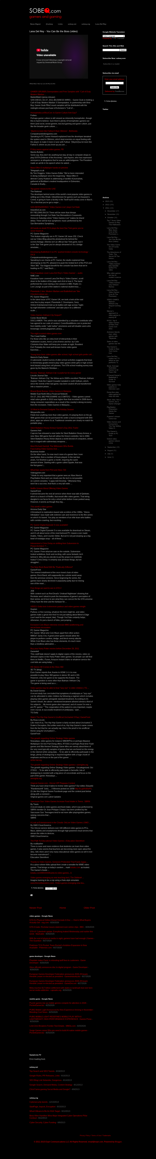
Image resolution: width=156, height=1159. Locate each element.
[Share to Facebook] (53, 888)
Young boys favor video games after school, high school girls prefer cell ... (62, 354)
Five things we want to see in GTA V (46, 588)
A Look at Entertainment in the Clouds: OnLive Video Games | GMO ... (60, 823)
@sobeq (49, 24)
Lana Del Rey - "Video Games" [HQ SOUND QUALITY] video (113, 266)
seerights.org (36, 778)
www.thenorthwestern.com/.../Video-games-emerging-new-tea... (57, 883)
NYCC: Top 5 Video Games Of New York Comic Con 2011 (113, 325)
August (110, 450)
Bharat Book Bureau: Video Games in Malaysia (50, 391)
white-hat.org (36, 760)
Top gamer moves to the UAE (43, 189)
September (111, 447)
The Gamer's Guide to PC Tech (112, 433)
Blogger (118, 1142)
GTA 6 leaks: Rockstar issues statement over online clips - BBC (56, 927)
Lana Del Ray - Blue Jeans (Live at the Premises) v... (113, 231)
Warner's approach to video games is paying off (113, 314)
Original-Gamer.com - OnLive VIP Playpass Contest (52, 783)
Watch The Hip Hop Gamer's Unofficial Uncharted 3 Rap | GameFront (60, 717)
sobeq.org (86, 24)
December (111, 211)
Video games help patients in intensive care (114, 387)
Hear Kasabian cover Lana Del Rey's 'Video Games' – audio (56, 273)
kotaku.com (75, 867)
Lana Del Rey (100, 24)
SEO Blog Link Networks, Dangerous (45, 1080)
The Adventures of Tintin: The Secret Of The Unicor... (114, 255)
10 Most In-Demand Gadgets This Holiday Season (52, 409)
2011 (107, 208)
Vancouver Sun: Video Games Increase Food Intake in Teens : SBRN (60, 801)
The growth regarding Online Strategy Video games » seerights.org (59, 765)
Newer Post (35, 907)
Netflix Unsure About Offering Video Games (49, 488)
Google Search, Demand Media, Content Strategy (50, 1085)
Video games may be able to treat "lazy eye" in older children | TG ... (59, 688)
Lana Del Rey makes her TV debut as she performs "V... (113, 359)
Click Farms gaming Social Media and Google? (49, 1089)
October (110, 217)
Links (60, 24)
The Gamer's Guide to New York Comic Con (113, 350)
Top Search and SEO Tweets (41, 1071)
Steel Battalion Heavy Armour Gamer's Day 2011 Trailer (54, 428)
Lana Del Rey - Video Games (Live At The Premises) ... (113, 293)
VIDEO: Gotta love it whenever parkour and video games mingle (58, 606)
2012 (107, 205)
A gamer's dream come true (113, 418)
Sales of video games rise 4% (113, 343)
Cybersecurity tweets (38, 1102)
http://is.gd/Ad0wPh (83, 789)
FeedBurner (119, 91)
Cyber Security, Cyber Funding (42, 1122)
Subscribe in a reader (111, 64)
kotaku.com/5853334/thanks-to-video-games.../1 (51, 873)
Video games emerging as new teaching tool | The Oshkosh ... (57, 878)
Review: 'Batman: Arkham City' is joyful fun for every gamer (55, 373)
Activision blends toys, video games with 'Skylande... (113, 335)
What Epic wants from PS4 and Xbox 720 (48, 470)
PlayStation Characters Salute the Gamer (112, 410)
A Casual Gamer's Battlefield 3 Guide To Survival (114, 378)
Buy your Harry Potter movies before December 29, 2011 (54, 649)
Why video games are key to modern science (114, 275)
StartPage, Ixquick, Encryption (42, 1107)
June (109, 457)
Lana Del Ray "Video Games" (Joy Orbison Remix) (113, 284)
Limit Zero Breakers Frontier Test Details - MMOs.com (52, 1026)
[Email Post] (31, 895)
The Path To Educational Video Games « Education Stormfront (57, 841)
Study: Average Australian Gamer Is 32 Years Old (113, 369)
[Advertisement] (58, 1044)
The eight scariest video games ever (46, 333)
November (111, 214)
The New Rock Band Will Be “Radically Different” (51, 567)
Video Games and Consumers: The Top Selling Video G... (114, 425)
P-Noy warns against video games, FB (47, 149)
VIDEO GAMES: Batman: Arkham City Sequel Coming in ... (114, 304)
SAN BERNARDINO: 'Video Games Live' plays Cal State (55, 207)
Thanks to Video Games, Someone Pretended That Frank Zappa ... (59, 862)
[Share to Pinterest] (55, 888)
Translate (120, 38)
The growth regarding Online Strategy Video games (52, 738)
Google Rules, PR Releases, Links (44, 1076)
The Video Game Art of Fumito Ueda (113, 247)
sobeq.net (72, 24)
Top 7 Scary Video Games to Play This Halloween (114, 222)
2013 (107, 201)
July (109, 454)
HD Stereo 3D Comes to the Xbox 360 (46, 667)
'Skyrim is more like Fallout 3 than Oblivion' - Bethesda (53, 131)
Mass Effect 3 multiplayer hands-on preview (49, 168)
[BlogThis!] (49, 888)
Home (63, 907)
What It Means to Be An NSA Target (44, 1111)
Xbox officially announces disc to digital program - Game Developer (58, 967)
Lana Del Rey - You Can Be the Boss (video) (114, 239)
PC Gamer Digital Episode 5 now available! (49, 525)
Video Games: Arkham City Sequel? (46, 315)
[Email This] (46, 888)
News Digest (35, 24)
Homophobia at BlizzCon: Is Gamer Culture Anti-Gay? (53, 113)
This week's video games (41, 507)
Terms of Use (96, 1135)
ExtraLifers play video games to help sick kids (114, 394)
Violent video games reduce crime (113, 441)
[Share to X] (51, 888)
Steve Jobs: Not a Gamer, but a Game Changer (114, 402)
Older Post (89, 907)
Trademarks (106, 1135)
